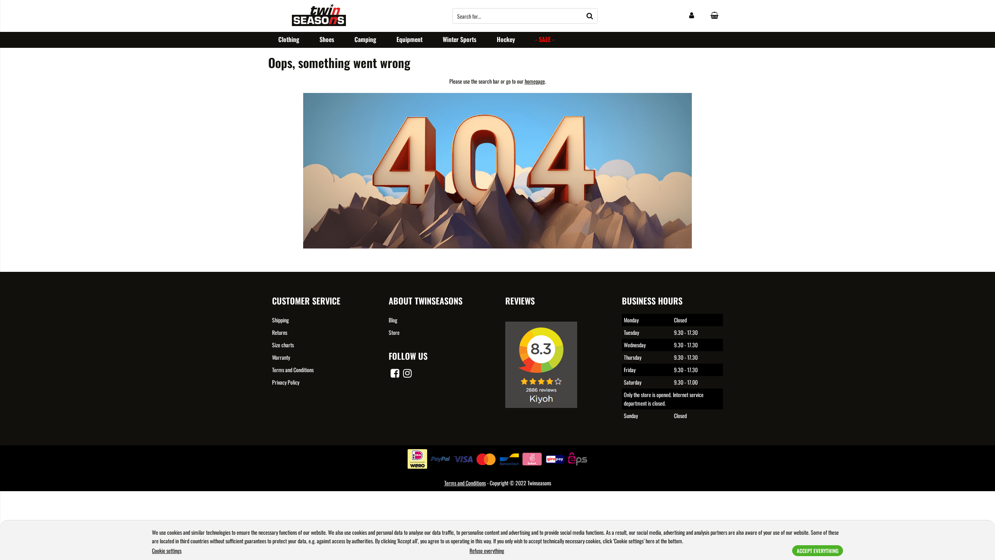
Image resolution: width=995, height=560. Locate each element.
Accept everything (817, 551)
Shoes (326, 39)
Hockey (506, 39)
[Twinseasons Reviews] (544, 413)
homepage (535, 81)
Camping (365, 39)
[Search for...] (590, 16)
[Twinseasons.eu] (319, 23)
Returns (279, 332)
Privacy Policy (285, 382)
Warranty (281, 357)
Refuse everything (487, 550)
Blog (393, 320)
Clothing (288, 39)
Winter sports (460, 39)
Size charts (283, 345)
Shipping (280, 320)
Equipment (409, 39)
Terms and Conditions (293, 370)
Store (394, 332)
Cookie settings (167, 550)
